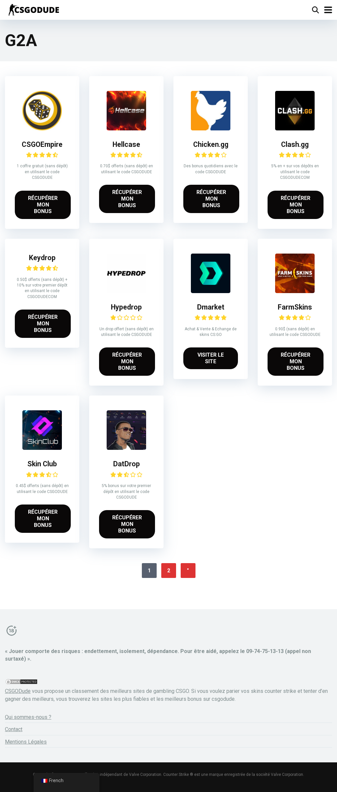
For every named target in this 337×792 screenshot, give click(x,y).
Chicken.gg (210, 144)
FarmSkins (295, 307)
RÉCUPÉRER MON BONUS (43, 204)
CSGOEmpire (42, 144)
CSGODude (18, 691)
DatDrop (126, 464)
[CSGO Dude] (33, 9)
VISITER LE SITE (210, 358)
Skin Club (42, 464)
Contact (13, 729)
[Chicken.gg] (210, 128)
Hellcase (126, 144)
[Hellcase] (126, 128)
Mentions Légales (26, 742)
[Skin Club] (42, 448)
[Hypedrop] (126, 291)
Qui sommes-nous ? (28, 717)
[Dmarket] (210, 291)
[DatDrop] (126, 448)
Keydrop (42, 258)
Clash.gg (295, 144)
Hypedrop (126, 307)
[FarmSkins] (295, 291)
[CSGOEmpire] (42, 128)
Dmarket (210, 307)
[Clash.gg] (295, 128)
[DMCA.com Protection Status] (21, 683)
